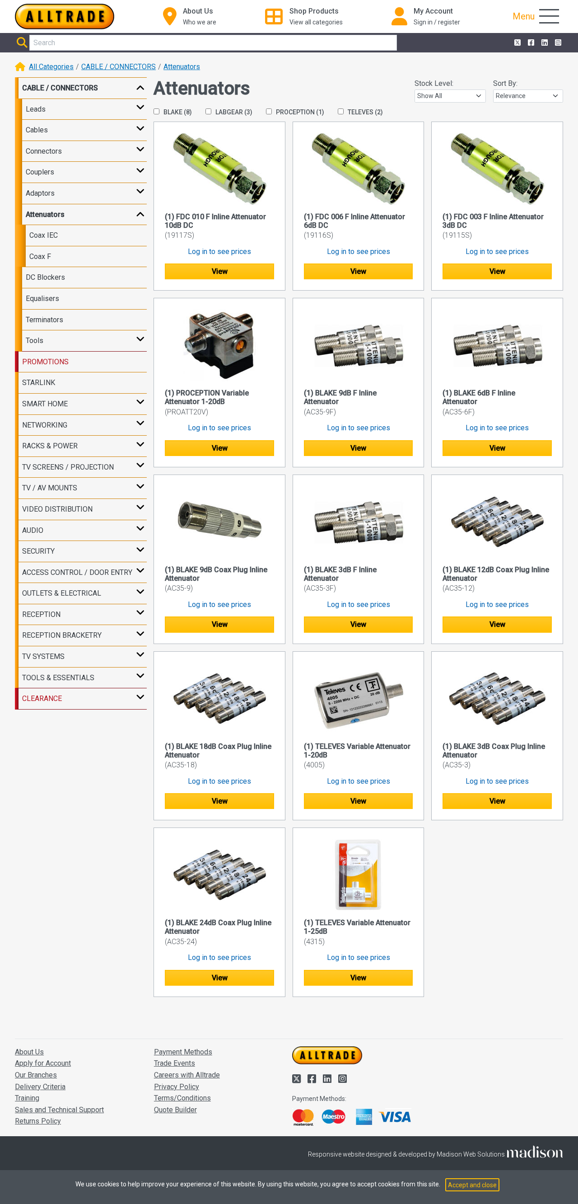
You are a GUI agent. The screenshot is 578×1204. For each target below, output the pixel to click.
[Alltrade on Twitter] (516, 43)
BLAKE (177, 112)
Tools (34, 340)
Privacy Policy (176, 1086)
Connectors (44, 151)
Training (27, 1098)
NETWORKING (44, 425)
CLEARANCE (42, 698)
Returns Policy (38, 1121)
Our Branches (36, 1075)
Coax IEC (43, 235)
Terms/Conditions (182, 1098)
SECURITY (38, 551)
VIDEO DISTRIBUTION (57, 509)
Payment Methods (183, 1052)
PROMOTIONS (45, 361)
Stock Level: (434, 83)
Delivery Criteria (40, 1086)
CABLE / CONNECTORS (118, 66)
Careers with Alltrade (187, 1075)
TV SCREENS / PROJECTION (68, 467)
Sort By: (505, 83)
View (220, 271)
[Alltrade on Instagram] (557, 43)
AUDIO (32, 530)
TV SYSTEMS (43, 656)
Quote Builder (175, 1109)
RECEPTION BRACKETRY (62, 635)
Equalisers (42, 298)
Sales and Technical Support (59, 1109)
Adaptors (40, 193)
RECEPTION (41, 614)
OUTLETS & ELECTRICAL (61, 593)
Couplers (40, 172)
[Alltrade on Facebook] (530, 43)
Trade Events (174, 1063)
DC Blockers (45, 277)
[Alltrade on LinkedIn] (544, 43)
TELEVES (364, 112)
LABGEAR (233, 112)
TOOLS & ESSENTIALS (58, 677)
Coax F (40, 256)
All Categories (51, 66)
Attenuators (181, 66)
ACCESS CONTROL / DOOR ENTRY (77, 572)
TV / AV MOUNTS (49, 488)
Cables (37, 130)
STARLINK (38, 382)
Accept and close (472, 1185)
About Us (29, 1052)
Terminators (44, 319)
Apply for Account (43, 1063)
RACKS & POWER (50, 446)
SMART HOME (45, 404)
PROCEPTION (299, 112)
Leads (36, 109)
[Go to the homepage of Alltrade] (64, 16)
